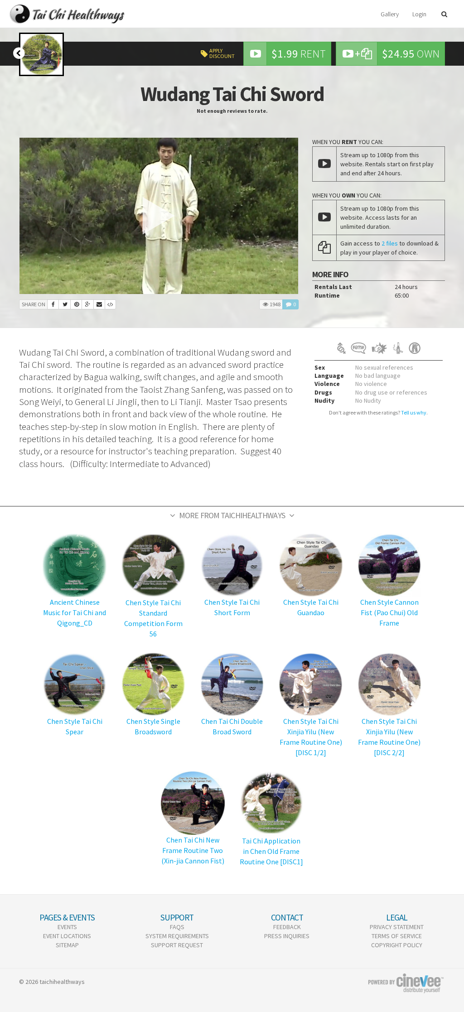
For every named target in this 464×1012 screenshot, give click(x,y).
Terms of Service (397, 936)
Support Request (177, 945)
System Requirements (177, 936)
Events (67, 927)
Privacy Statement (397, 927)
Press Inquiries (286, 936)
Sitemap (67, 945)
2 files (390, 243)
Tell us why (413, 412)
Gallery (390, 14)
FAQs (177, 927)
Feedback (287, 927)
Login (419, 14)
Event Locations (67, 936)
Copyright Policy (396, 945)
